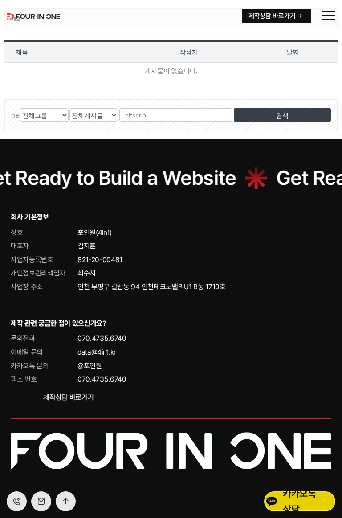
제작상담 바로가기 (68, 397)
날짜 (292, 52)
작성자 (188, 52)
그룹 (15, 115)
